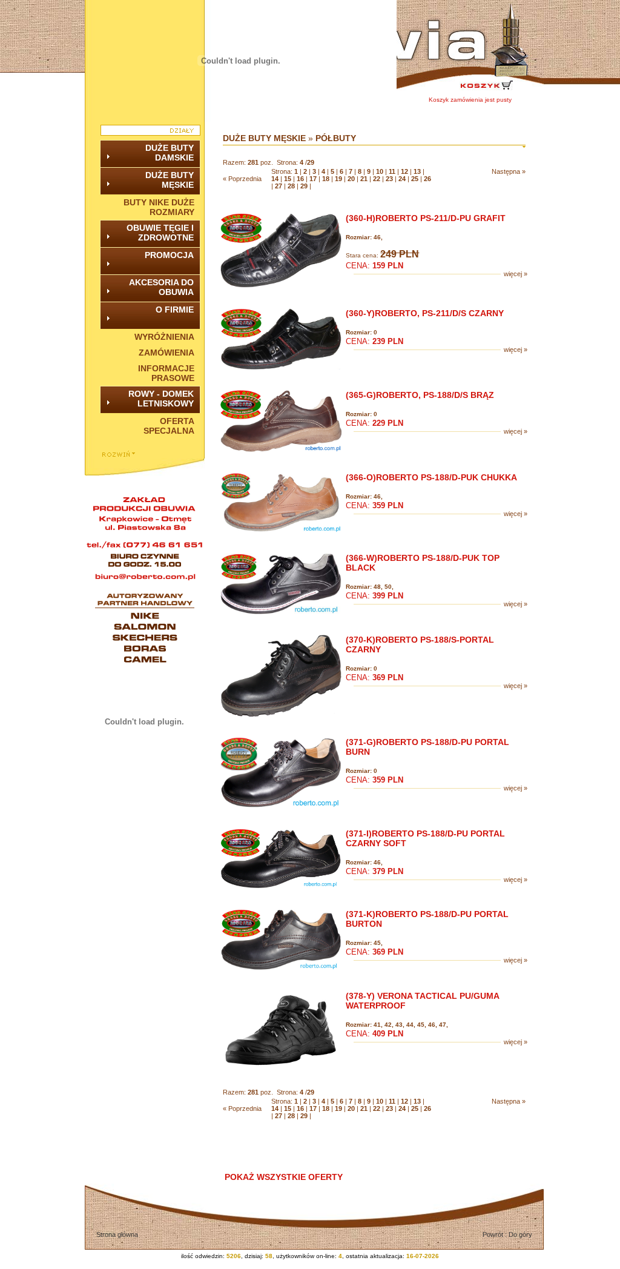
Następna (507, 171)
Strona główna (117, 1234)
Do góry (520, 1234)
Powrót (494, 1234)
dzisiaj (253, 1256)
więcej (513, 273)
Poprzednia (245, 178)
